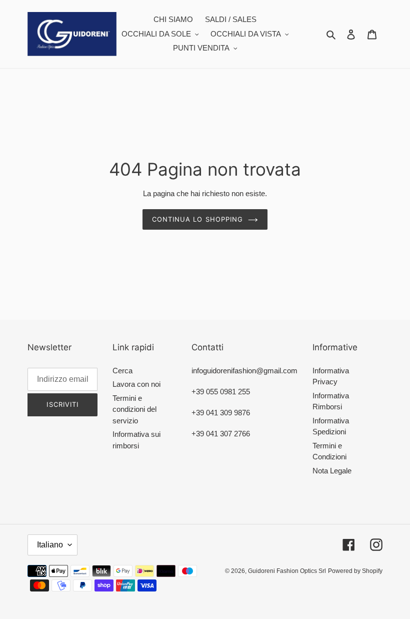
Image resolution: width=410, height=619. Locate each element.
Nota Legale (332, 470)
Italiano (50, 544)
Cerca (122, 370)
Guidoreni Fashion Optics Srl (287, 570)
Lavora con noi (136, 384)
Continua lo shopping (197, 219)
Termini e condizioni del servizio (134, 409)
